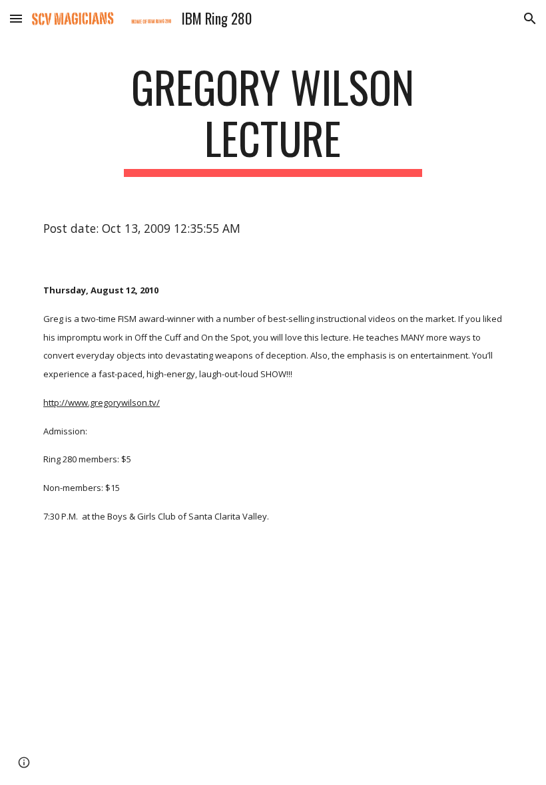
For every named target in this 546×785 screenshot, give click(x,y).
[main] (273, 119)
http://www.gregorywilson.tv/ (101, 402)
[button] (16, 18)
